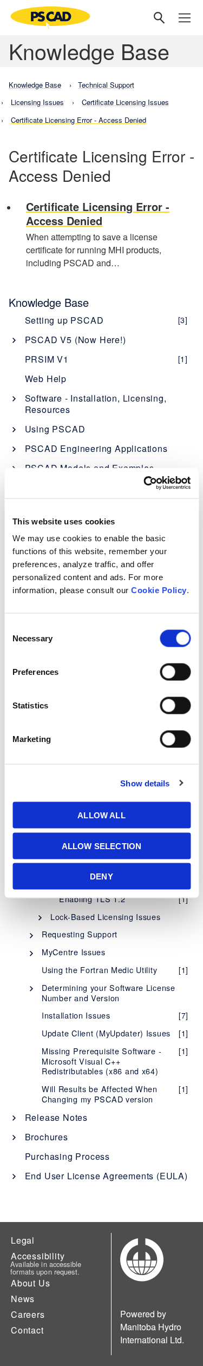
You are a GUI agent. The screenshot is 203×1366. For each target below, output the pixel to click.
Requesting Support (79, 934)
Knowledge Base (49, 302)
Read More (110, 235)
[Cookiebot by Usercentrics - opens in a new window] (145, 483)
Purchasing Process (67, 1156)
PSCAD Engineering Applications (96, 448)
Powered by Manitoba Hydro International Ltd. (152, 1327)
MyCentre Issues (74, 951)
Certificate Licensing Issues (125, 102)
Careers (28, 1314)
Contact (27, 1330)
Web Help (46, 378)
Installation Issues (115, 1015)
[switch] (175, 672)
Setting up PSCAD (106, 320)
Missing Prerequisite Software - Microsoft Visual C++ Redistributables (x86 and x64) (115, 1060)
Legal (23, 1240)
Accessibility (37, 1256)
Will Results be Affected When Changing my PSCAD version (115, 1094)
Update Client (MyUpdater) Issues (115, 1033)
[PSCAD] (50, 17)
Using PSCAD (55, 429)
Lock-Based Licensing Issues (105, 916)
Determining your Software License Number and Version (108, 992)
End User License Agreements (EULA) (106, 1176)
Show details (144, 782)
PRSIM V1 (106, 359)
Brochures (46, 1137)
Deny (101, 876)
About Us (30, 1283)
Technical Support (106, 85)
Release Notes (56, 1117)
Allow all (101, 815)
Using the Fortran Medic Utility (115, 969)
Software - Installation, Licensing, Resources (96, 404)
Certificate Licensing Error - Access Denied (78, 120)
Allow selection (101, 845)
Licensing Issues (37, 102)
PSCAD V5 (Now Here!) (75, 339)
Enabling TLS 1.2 (123, 898)
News (23, 1298)
